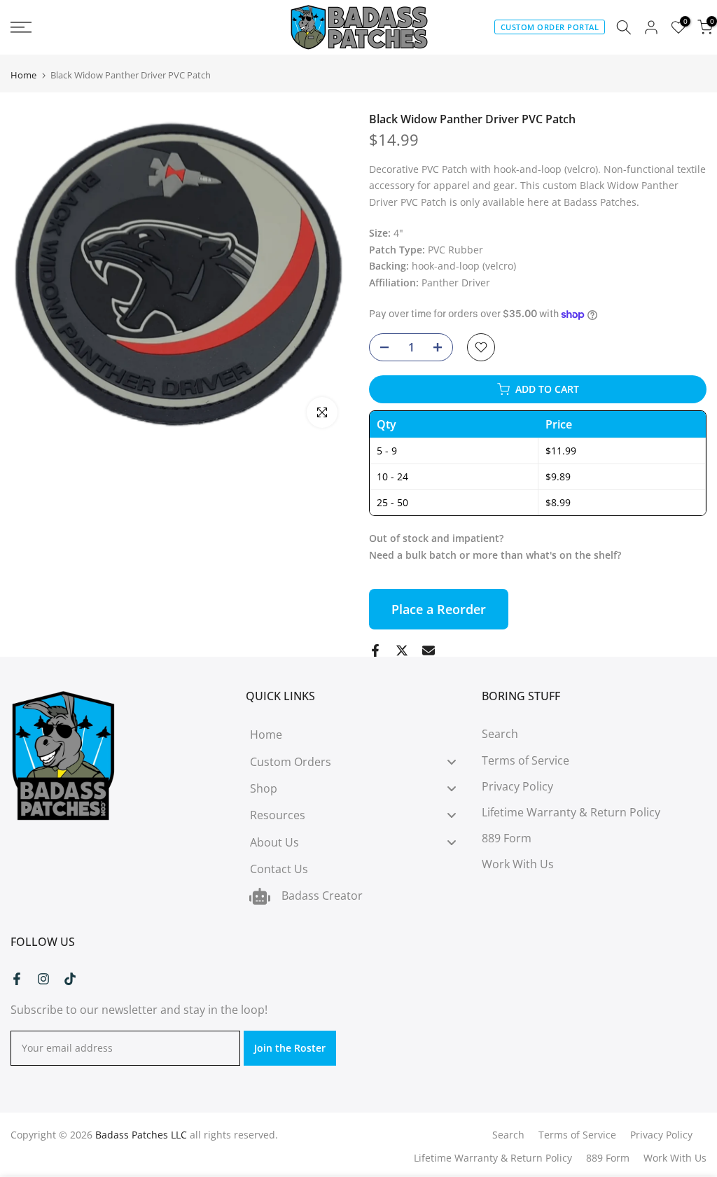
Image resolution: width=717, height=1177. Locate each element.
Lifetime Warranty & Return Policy (571, 812)
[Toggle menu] (452, 761)
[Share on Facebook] (375, 650)
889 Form (506, 838)
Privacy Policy (517, 786)
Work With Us (518, 864)
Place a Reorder (438, 609)
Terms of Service (525, 760)
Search (500, 733)
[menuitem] (358, 734)
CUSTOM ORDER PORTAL (550, 27)
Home (23, 75)
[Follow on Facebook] (17, 978)
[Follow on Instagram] (43, 978)
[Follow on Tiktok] (70, 978)
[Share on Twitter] (402, 650)
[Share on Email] (428, 650)
